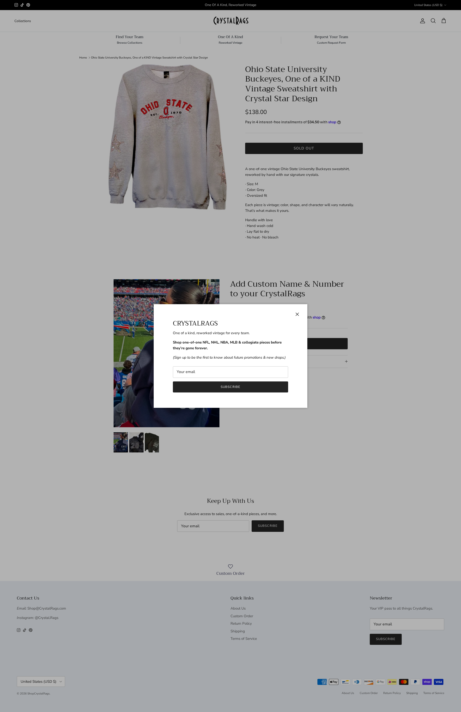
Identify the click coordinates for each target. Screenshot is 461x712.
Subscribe (230, 387)
